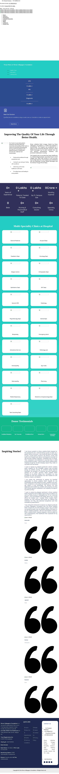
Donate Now (6, 24)
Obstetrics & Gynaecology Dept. (44, 397)
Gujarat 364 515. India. (10, 6)
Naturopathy (15, 381)
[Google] (49, 762)
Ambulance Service (15, 350)
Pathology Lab (44, 350)
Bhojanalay (15, 334)
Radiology (44, 303)
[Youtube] (47, 762)
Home (4, 15)
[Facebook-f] (44, 762)
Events (4, 20)
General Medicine (15, 240)
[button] (14, 123)
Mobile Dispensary (15, 397)
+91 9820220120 (13, 3)
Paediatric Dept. (15, 256)
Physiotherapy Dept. (15, 318)
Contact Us (5, 22)
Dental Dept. (43, 318)
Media (4, 21)
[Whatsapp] (51, 762)
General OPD (15, 303)
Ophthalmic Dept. (15, 287)
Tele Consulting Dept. (15, 412)
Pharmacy (44, 381)
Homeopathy (15, 365)
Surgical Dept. (44, 240)
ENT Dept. (43, 287)
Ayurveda (43, 365)
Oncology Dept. (44, 256)
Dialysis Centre (15, 272)
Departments (6, 17)
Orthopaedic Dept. (44, 272)
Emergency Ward (44, 334)
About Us (5, 16)
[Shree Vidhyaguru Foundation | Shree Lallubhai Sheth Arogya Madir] (16, 10)
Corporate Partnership (8, 18)
